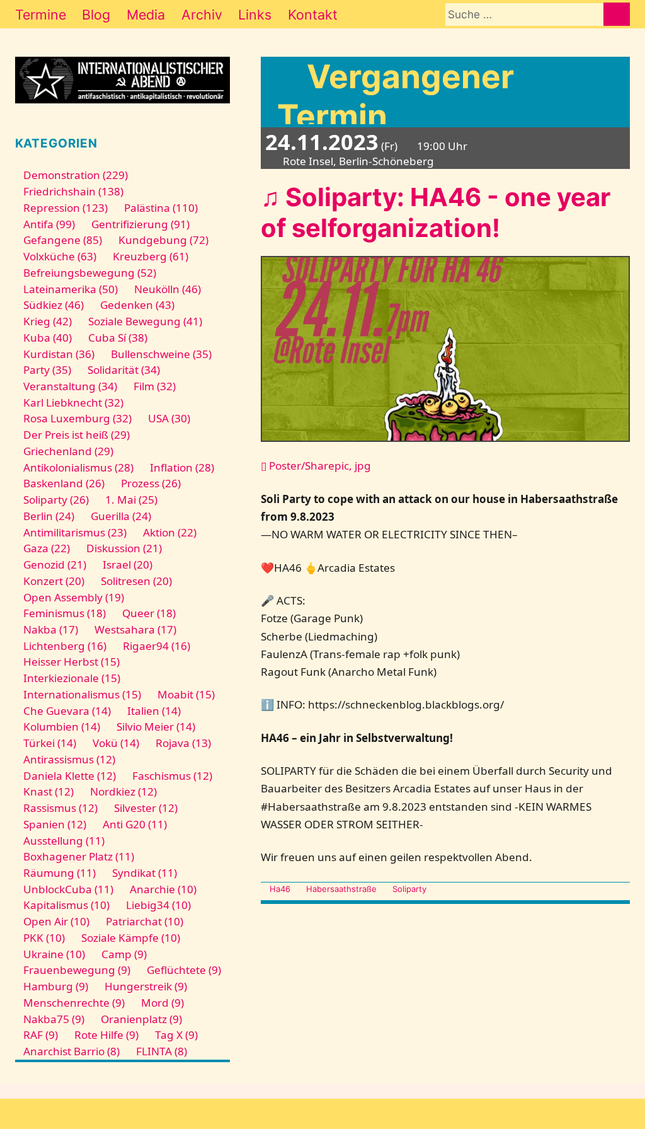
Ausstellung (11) (64, 840)
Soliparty (409, 889)
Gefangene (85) (62, 240)
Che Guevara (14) (67, 710)
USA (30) (169, 418)
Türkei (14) (49, 743)
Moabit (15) (186, 694)
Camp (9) (124, 954)
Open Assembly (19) (73, 597)
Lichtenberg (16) (64, 646)
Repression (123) (65, 207)
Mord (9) (162, 1002)
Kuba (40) (47, 337)
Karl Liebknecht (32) (73, 402)
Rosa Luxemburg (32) (77, 418)
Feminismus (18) (64, 613)
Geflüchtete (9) (184, 970)
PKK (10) (44, 937)
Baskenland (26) (64, 483)
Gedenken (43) (137, 305)
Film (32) (155, 386)
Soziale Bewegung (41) (145, 321)
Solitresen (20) (136, 581)
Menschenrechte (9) (74, 1002)
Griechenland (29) (68, 451)
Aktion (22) (170, 532)
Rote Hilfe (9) (106, 1035)
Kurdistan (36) (58, 354)
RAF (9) (40, 1035)
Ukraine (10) (54, 954)
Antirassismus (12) (69, 759)
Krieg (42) (47, 321)
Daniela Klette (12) (69, 775)
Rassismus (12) (60, 808)
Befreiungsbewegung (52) (89, 272)
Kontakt (313, 14)
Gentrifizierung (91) (140, 224)
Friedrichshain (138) (73, 191)
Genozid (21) (54, 564)
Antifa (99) (49, 224)
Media (146, 14)
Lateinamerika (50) (70, 289)
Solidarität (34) (124, 369)
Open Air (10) (56, 921)
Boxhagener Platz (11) (78, 856)
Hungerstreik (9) (146, 986)
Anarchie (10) (163, 889)
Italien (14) (154, 710)
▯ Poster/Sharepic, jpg (316, 465)
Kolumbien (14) (61, 726)
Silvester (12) (146, 808)
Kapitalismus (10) (66, 905)
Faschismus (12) (172, 775)
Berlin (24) (48, 516)
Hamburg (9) (55, 986)
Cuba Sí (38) (117, 337)
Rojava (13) (183, 743)
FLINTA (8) (161, 1051)
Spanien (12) (54, 824)
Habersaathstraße (341, 889)
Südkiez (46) (53, 305)
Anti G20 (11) (135, 824)
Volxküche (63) (59, 256)
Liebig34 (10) (158, 905)
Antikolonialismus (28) (78, 467)
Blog (96, 14)
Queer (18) (149, 613)
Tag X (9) (176, 1035)
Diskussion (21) (124, 548)
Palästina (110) (161, 207)
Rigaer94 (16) (156, 646)
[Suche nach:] (524, 14)
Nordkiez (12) (123, 791)
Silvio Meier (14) (156, 726)
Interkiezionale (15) (71, 678)
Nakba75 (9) (53, 1019)
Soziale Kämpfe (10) (130, 937)
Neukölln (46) (167, 289)
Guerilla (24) (121, 516)
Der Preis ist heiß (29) (76, 434)
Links (254, 14)
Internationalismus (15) (82, 694)
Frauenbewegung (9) (76, 970)
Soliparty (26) (56, 499)
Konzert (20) (53, 581)
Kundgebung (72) (163, 240)
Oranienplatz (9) (141, 1019)
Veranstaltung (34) (70, 386)
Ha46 (280, 889)
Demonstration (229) (75, 175)
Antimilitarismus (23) (75, 532)
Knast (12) (48, 791)
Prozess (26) (151, 483)
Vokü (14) (116, 743)
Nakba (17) (50, 629)
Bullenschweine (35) (161, 354)
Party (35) (47, 369)
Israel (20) (127, 564)
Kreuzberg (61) (150, 256)
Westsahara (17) (135, 629)
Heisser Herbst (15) (71, 661)
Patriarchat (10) (144, 921)
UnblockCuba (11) (68, 889)
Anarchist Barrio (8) (71, 1051)
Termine (40, 14)
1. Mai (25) (131, 499)
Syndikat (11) (144, 873)
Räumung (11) (59, 873)
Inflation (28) (182, 467)
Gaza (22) (46, 548)
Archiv (201, 14)
